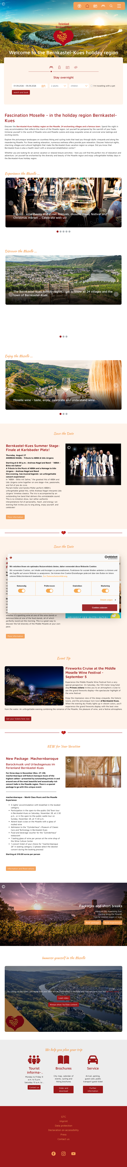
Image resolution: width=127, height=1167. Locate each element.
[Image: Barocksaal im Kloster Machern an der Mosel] (93, 772)
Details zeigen (106, 600)
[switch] (49, 591)
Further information (93, 1089)
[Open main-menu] (119, 6)
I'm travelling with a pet (104, 86)
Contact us (34, 1087)
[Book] (103, 6)
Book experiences (113, 922)
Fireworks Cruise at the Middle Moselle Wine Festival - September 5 (90, 672)
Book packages (92, 922)
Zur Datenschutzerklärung (55, 576)
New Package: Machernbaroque (32, 758)
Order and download (63, 1089)
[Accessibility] (79, 6)
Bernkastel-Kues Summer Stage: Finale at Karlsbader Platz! (33, 448)
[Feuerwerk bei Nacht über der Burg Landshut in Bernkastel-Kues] (34, 686)
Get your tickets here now (18, 719)
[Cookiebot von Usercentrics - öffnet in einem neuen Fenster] (106, 557)
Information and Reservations (21, 868)
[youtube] (73, 1155)
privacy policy (112, 991)
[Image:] (93, 464)
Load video (63, 998)
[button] (3, 4)
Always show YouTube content (63, 1004)
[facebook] (54, 1155)
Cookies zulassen (99, 608)
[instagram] (63, 1155)
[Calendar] (95, 6)
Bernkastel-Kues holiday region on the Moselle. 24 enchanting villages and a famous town (58, 126)
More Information (15, 517)
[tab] (51, 67)
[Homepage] (87, 6)
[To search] (111, 6)
